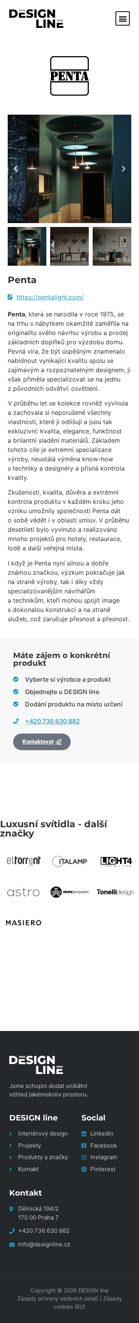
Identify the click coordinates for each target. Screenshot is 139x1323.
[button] (122, 18)
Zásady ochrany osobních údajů (57, 1298)
